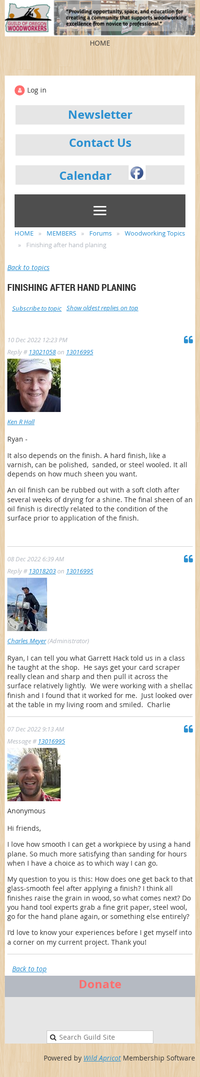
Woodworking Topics (155, 233)
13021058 (42, 352)
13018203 (42, 571)
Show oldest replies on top (102, 307)
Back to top (29, 968)
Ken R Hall (20, 421)
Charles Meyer (26, 640)
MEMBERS (61, 233)
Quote (188, 339)
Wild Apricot (102, 1057)
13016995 (79, 352)
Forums (100, 233)
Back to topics (28, 267)
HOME (24, 233)
